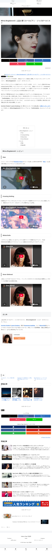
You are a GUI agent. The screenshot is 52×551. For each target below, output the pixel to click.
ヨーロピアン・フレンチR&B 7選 (7, 377)
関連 (22, 143)
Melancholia (24, 136)
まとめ (21, 141)
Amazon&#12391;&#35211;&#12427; (19, 338)
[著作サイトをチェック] (13, 427)
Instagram (43, 538)
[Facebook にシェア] (7, 76)
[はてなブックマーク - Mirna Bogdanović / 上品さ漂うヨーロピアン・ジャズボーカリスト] (27, 74)
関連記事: (23, 145)
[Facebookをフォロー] (13, 430)
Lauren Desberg (15, 325)
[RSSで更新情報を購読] (38, 433)
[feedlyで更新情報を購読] (13, 433)
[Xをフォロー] (38, 427)
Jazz (3, 410)
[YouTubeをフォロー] (38, 430)
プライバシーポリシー (38, 540)
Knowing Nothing (25, 134)
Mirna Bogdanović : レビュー (26, 130)
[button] (26, 41)
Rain (22, 132)
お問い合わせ (13, 540)
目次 (24, 128)
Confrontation (17, 334)
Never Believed (24, 139)
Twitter (26, 538)
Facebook (9, 538)
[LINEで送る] (10, 76)
